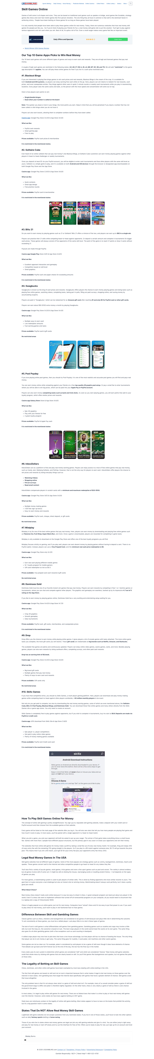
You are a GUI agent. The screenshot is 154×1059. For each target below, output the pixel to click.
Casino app (26, 118)
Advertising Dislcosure (95, 1050)
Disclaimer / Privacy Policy (76, 1050)
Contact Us (61, 1050)
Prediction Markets (78, 3)
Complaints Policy (110, 1050)
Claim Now (118, 39)
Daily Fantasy (57, 3)
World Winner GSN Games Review (37, 48)
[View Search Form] (130, 3)
